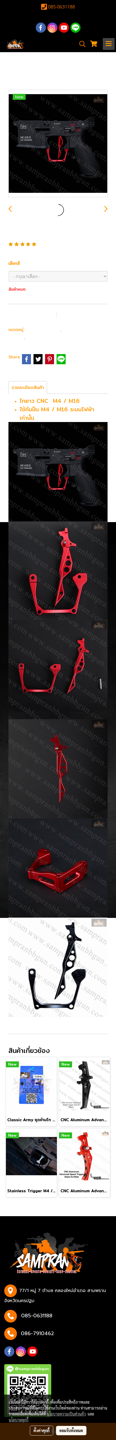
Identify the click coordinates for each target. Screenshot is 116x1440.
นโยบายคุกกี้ (18, 1419)
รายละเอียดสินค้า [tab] (28, 387)
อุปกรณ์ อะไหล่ (44, 329)
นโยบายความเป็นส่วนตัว (66, 1413)
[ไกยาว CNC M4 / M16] (58, 144)
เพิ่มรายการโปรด (32, 315)
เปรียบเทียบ (79, 315)
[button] (80, 44)
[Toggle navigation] (108, 44)
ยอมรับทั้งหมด (71, 1430)
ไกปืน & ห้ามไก (44, 337)
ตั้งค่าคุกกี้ (42, 1430)
